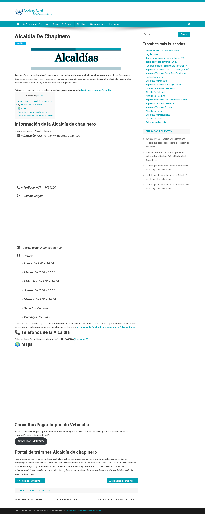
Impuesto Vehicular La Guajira (160, 103)
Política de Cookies (74, 511)
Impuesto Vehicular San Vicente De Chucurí (166, 99)
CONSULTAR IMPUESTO (31, 441)
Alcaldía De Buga (154, 111)
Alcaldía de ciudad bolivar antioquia (116, 499)
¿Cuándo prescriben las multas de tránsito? (166, 66)
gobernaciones (97, 24)
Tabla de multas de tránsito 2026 (161, 62)
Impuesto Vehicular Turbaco (159, 107)
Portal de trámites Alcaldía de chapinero (34, 115)
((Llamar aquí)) (81, 339)
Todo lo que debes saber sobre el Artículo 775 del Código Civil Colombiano (167, 177)
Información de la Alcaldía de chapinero (34, 101)
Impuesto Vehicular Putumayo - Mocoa (164, 84)
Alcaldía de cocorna (67, 499)
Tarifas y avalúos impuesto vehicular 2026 (166, 58)
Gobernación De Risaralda (158, 115)
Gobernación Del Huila (156, 122)
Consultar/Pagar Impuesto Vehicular (33, 112)
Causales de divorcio (62, 24)
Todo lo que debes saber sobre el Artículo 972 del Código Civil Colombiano (167, 168)
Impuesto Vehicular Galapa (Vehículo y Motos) (167, 69)
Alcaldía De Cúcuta (155, 118)
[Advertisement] (76, 162)
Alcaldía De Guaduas (155, 96)
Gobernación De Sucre (156, 81)
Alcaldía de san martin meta (28, 499)
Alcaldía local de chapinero (121, 481)
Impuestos (114, 24)
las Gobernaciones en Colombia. (96, 90)
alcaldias (81, 24)
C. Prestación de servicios (35, 24)
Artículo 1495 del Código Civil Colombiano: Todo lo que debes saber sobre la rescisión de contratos (167, 143)
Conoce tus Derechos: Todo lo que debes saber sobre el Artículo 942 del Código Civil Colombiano (166, 156)
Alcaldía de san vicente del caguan (32, 481)
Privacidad (87, 511)
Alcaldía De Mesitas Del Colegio (160, 88)
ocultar (40, 96)
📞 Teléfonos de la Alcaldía (29, 105)
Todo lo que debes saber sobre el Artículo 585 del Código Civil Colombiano (167, 186)
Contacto (97, 511)
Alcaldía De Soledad (155, 92)
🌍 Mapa (21, 108)
